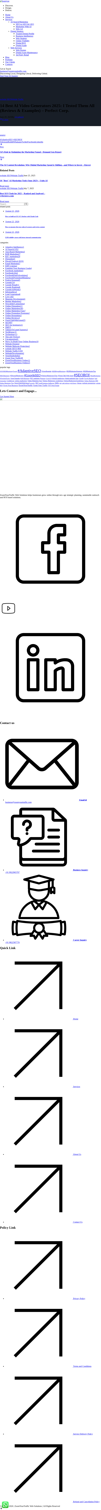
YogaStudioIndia (12, 356)
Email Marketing (12, 263)
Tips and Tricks (12, 337)
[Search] (26, 204)
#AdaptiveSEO (6, 139)
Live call (9, 297)
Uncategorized (11, 339)
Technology (11, 334)
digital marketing (58, 378)
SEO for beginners (14, 325)
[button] (50, 76)
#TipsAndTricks (5, 378)
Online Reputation (13, 315)
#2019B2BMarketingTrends (8, 371)
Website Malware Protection (17, 346)
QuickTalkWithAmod (15, 320)
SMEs (57, 383)
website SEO (5, 99)
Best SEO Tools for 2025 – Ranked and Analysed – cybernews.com (22, 194)
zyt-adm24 (19, 117)
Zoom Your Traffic (14, 358)
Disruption (10, 259)
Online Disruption (13, 306)
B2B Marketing (12, 254)
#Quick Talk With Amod (65, 376)
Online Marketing (14, 308)
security (32, 383)
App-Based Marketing (15, 252)
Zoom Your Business (10, 385)
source (2, 135)
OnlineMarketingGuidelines (74, 381)
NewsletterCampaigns (15, 304)
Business (42, 378)
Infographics (11, 292)
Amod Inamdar (15, 378)
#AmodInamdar (46, 371)
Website (79, 383)
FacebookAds (11, 273)
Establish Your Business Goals (18, 268)
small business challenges (46, 383)
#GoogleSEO (32, 375)
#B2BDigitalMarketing (59, 371)
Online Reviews (12, 318)
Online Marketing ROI (91, 381)
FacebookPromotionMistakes (18, 278)
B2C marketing (12, 256)
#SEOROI (17, 139)
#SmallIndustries (95, 375)
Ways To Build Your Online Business (21, 341)
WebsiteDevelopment (14, 353)
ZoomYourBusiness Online (17, 360)
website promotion (88, 383)
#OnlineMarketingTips (49, 376)
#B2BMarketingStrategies (74, 371)
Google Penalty (12, 285)
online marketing (21, 381)
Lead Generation (12, 294)
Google (10, 282)
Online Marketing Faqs (15, 311)
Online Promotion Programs (17, 313)
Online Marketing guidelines (53, 381)
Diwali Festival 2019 (14, 261)
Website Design (12, 344)
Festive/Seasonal (12, 280)
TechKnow (11, 332)
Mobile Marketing (13, 301)
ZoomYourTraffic (26, 385)
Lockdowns (10, 381)
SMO (8, 327)
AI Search (11, 249)
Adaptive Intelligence (14, 247)
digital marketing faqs (72, 378)
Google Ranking (12, 287)
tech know (73, 383)
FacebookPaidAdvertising (16, 275)
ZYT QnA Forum (53, 385)
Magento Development (15, 299)
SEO (8, 322)
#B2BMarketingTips (89, 371)
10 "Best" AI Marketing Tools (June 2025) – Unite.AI (24, 181)
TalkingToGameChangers (16, 330)
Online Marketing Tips (7, 383)
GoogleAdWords (13, 289)
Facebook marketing (14, 271)
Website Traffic (17, 99)
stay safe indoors (65, 383)
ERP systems (11, 266)
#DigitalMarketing (17, 376)
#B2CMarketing (5, 375)
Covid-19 (49, 378)
